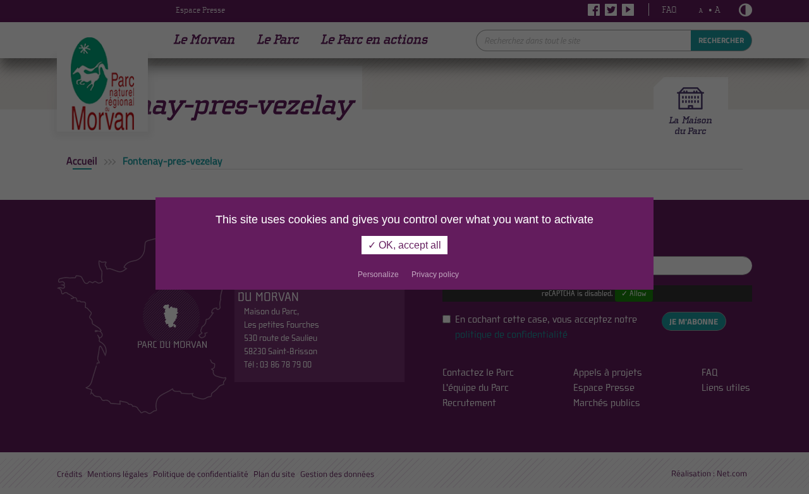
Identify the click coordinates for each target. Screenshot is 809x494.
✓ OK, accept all (404, 245)
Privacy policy (435, 274)
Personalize (378, 274)
